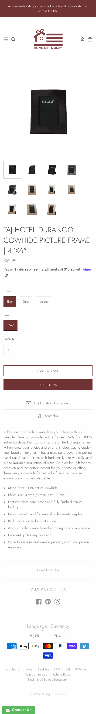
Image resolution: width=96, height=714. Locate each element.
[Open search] (13, 39)
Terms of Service (36, 674)
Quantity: (9, 339)
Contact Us (13, 669)
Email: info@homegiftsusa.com (48, 679)
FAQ (57, 669)
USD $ (57, 635)
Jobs (29, 669)
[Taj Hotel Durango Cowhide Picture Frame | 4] (12, 169)
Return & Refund (77, 669)
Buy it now (48, 385)
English (34, 635)
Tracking (43, 669)
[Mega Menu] (5, 39)
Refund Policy (62, 674)
